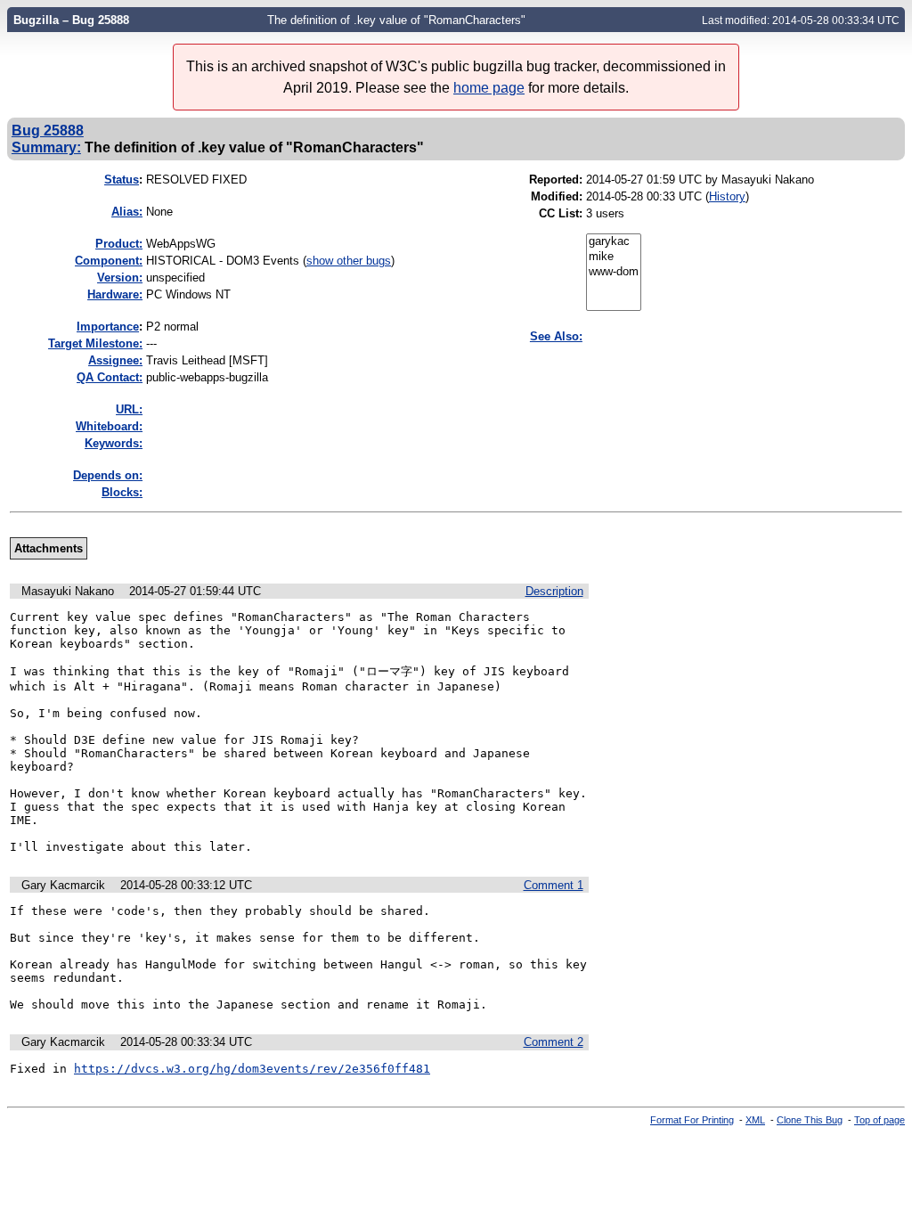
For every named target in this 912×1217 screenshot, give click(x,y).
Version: (119, 277)
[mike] (613, 257)
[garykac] (613, 241)
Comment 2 (553, 1042)
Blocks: (122, 492)
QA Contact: (109, 377)
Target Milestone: (95, 343)
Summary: (46, 147)
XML (755, 1120)
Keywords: (113, 443)
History (727, 196)
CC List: (560, 213)
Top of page (879, 1120)
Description (554, 591)
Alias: (126, 211)
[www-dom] (613, 272)
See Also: (556, 336)
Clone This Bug (810, 1120)
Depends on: (107, 475)
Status (121, 179)
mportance (108, 326)
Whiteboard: (109, 426)
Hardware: (114, 294)
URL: (129, 409)
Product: (118, 243)
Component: (108, 260)
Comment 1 (553, 885)
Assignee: (115, 360)
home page (489, 87)
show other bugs (348, 260)
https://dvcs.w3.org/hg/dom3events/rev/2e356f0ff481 (252, 1068)
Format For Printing (692, 1120)
